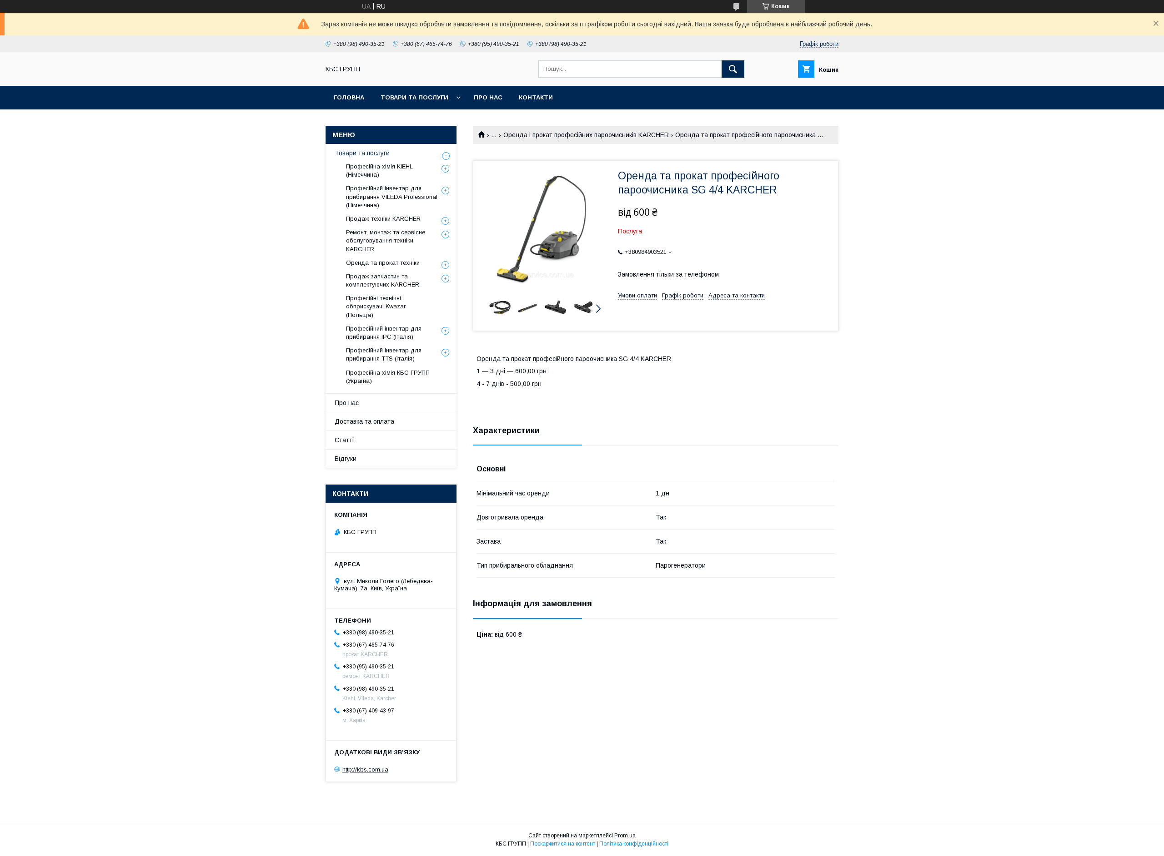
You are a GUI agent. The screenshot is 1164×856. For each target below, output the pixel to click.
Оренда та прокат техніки (383, 262)
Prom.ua (625, 835)
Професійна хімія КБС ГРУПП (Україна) (388, 376)
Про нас (488, 97)
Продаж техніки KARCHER (383, 218)
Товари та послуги (414, 97)
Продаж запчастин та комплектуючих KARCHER (382, 280)
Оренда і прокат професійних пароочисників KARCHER (586, 135)
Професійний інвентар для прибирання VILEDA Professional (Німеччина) (391, 196)
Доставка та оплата (364, 421)
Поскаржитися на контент (562, 844)
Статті (344, 440)
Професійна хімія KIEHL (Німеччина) (379, 170)
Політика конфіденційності (633, 844)
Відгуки (345, 458)
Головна (349, 97)
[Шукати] (733, 69)
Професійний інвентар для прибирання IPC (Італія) (383, 332)
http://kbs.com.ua (365, 769)
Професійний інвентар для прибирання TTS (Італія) (383, 354)
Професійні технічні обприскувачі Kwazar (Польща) (376, 306)
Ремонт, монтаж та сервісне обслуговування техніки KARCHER (385, 240)
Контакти (536, 97)
